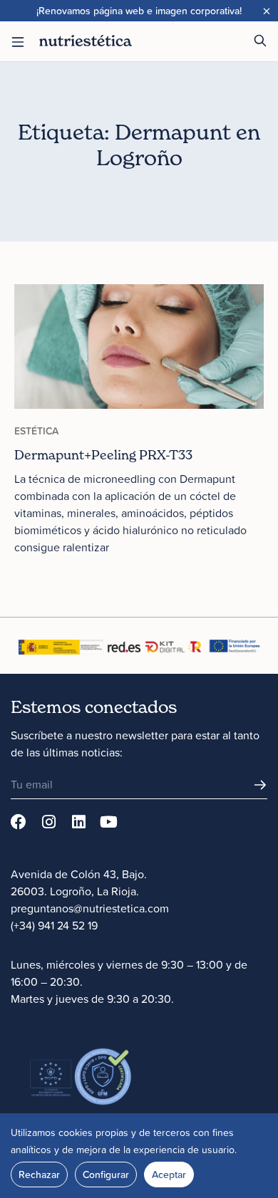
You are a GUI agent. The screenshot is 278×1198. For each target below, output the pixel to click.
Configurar (106, 1174)
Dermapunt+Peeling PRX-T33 (103, 454)
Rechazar (39, 1174)
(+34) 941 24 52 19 (54, 925)
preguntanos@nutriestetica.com (90, 908)
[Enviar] (260, 785)
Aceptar (169, 1174)
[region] (139, 1155)
